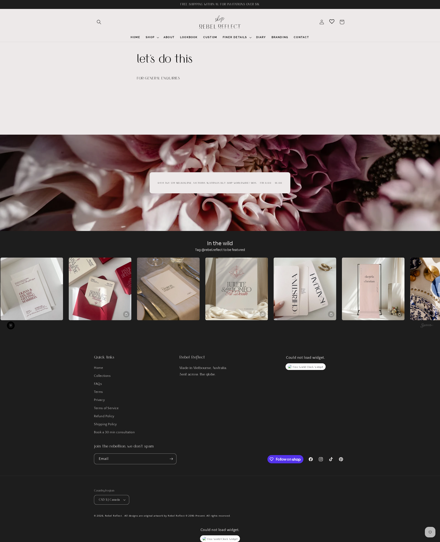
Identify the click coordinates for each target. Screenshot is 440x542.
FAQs (98, 384)
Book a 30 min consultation (114, 432)
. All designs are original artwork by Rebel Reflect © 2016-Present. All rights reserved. (177, 515)
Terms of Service (106, 408)
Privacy (99, 400)
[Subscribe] (171, 458)
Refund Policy (104, 416)
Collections (102, 376)
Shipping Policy (105, 424)
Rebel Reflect (113, 515)
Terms (98, 392)
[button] (99, 22)
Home (98, 368)
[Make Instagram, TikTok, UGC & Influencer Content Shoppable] (427, 326)
